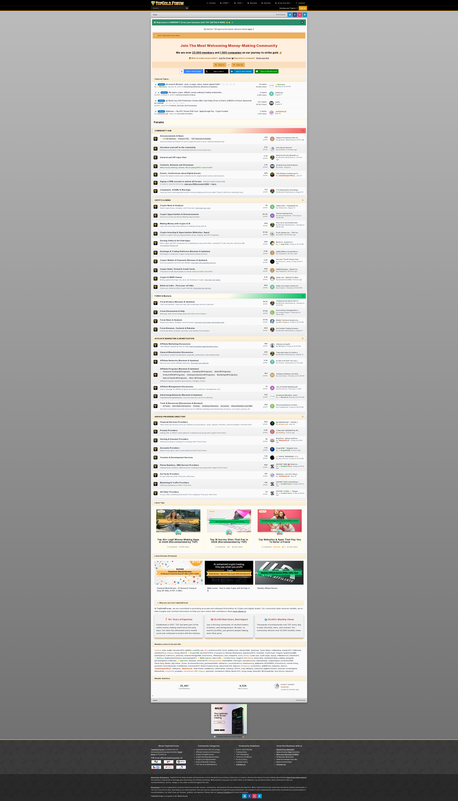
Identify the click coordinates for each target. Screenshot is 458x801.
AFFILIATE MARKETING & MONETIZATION (174, 338)
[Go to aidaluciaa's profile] (271, 94)
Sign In (221, 65)
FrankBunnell (283, 407)
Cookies (217, 796)
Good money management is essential (290, 310)
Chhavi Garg (159, 663)
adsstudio (192, 661)
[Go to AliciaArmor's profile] (272, 388)
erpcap (273, 655)
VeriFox (237, 668)
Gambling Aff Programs (202, 371)
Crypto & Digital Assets (205, 754)
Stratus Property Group (209, 666)
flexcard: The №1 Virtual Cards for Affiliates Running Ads (297, 259)
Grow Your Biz (283, 3)
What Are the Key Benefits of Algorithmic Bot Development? (299, 155)
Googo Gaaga (247, 671)
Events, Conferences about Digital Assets (180, 173)
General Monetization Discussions (176, 352)
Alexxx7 (284, 666)
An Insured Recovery (196, 663)
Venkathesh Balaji (271, 658)
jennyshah (210, 671)
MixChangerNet (268, 671)
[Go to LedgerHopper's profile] (272, 312)
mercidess (282, 376)
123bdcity (230, 668)
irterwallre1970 (178, 650)
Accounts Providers (169, 448)
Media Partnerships (284, 762)
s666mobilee (220, 668)
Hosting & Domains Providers (174, 439)
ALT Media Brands (181, 796)
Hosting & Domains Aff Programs (200, 375)
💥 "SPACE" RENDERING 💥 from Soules (291, 456)
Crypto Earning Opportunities (207, 757)
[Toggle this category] (303, 131)
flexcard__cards (284, 261)
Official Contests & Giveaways (208, 752)
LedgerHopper (284, 312)
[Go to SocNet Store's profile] (272, 466)
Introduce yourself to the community (178, 147)
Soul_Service (283, 458)
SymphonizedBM (284, 280)
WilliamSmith (159, 671)
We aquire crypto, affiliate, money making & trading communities (195, 92)
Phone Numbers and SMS (241, 406)
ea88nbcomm (233, 650)
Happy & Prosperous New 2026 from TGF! (292, 138)
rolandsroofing (292, 663)
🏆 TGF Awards (169, 139)
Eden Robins (198, 668)
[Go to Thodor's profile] (272, 362)
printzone (179, 655)
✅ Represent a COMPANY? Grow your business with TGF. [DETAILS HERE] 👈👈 (192, 22)
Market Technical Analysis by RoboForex (291, 320)
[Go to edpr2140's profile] (272, 243)
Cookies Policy (242, 762)
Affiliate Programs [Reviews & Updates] (179, 369)
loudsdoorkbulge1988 (192, 655)
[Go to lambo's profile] (271, 103)
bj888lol (188, 650)
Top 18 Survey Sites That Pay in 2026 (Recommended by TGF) (229, 541)
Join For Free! (225, 58)
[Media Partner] (156, 762)
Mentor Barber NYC (233, 671)
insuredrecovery (249, 661)
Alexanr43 (290, 671)
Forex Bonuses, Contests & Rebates (177, 328)
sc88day (281, 658)
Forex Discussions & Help (172, 311)
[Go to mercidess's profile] (272, 375)
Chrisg (176, 653)
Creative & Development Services (176, 457)
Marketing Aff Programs (227, 375)
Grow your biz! (262, 58)
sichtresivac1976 (214, 650)
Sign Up (303, 8)
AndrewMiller (227, 661)
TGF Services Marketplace (206, 764)
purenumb (158, 666)
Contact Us (207, 796)
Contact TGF (183, 139)
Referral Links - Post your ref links (177, 285)
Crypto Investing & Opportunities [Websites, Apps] (185, 232)
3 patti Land (254, 655)
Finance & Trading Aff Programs (176, 371)
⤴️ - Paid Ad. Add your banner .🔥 (229, 737)
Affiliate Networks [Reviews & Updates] (179, 360)
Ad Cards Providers (185, 114)
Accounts (225, 406)
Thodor (281, 363)
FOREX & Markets (163, 296)
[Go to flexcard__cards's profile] (272, 261)
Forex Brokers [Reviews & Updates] (177, 302)
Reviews (253, 3)
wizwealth (260, 653)
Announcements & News (186, 95)
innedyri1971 (287, 650)
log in (213, 184)
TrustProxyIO (270, 653)
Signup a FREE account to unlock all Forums (181, 181)
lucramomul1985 (287, 661)
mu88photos (209, 668)
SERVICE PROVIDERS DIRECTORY (170, 417)
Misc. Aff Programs (197, 378)
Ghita (164, 650)
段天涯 (224, 650)
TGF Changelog (242, 754)
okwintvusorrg (248, 663)
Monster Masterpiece (286, 157)
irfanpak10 (282, 254)
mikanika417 (294, 655)
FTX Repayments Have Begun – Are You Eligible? (294, 190)
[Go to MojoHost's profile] (272, 440)
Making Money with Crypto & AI (175, 223)
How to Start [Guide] (244, 749)
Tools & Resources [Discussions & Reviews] (181, 403)
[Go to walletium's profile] (271, 112)
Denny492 (257, 671)
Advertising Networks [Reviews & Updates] (200, 87)
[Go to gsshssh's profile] (272, 139)
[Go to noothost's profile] (272, 149)
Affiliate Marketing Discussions (175, 344)
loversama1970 (194, 666)
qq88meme (259, 663)
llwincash (281, 668)
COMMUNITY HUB (163, 131)
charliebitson (220, 671)
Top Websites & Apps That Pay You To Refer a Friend (279, 541)
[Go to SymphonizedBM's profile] (272, 278)
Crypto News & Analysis (171, 205)
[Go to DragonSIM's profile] (272, 449)
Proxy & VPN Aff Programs (173, 375)
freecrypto (237, 661)
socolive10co (256, 666)
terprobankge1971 (190, 658)
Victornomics (207, 655)
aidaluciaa (279, 93)
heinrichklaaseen (284, 215)
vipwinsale (255, 650)
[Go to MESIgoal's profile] (272, 345)
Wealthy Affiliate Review (267, 588)
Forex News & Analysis (171, 320)
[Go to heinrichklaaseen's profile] (272, 215)
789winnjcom (218, 655)
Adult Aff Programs (222, 371)
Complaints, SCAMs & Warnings (175, 190)
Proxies (196, 406)
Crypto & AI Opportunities (206, 759)
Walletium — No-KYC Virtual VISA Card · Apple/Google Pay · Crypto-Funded (197, 111)
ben (201, 650)
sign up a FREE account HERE (196, 184)
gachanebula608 (211, 663)
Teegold (279, 653)
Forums (212, 3)
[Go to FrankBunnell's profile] (272, 406)
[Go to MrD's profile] (178, 532)
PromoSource (280, 663)
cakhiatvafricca (160, 653)
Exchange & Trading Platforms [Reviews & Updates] (185, 251)
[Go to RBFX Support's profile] (272, 321)
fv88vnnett (297, 650)
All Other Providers (169, 492)
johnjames (276, 666)
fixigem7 (239, 658)
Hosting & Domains (210, 406)
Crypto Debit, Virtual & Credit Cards (177, 269)
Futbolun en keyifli (283, 344)
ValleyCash (282, 208)
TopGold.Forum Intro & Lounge (208, 749)
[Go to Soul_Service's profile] (272, 457)
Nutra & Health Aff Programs (175, 378)
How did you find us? (284, 147)
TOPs (239, 3)
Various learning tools (284, 213)
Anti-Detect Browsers (181, 406)
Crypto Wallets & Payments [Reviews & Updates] (183, 260)
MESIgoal (282, 346)
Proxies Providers (169, 430)
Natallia (167, 663)
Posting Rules (241, 752)
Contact (301, 3)
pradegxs (178, 671)
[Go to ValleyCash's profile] (272, 207)
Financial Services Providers (174, 422)
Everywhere (177, 8)
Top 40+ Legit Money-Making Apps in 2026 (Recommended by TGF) (178, 541)
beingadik (290, 658)
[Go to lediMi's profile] (272, 234)
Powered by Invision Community (294, 797)
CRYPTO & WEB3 (163, 200)
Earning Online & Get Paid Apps (175, 240)
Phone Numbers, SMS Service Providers (179, 465)
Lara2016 (196, 650)
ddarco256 (216, 658)
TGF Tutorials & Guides (201, 139)
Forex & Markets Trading (205, 762)
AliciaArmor (282, 389)
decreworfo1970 (206, 653)
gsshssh (281, 140)
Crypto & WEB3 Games (171, 277)
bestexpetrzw (159, 655)
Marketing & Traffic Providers (174, 482)
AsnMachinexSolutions (173, 658)
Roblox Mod (258, 658)
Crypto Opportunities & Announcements (179, 214)
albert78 (183, 653)
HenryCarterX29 (225, 666)
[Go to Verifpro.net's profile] (272, 423)
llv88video (172, 661)
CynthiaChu (258, 668)
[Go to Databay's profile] (272, 431)
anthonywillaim (262, 661)
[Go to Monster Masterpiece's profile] (272, 157)
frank (243, 668)
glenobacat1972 (249, 653)
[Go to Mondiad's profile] (271, 85)
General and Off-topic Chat (173, 157)
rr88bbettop (276, 650)
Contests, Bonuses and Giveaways (183, 106)
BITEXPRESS (269, 663)
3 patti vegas (265, 655)
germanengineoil (160, 661)
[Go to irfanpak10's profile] (272, 253)
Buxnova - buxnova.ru (284, 242)
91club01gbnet (291, 668)
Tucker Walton (265, 650)
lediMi (280, 235)
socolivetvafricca (235, 663)
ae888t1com (266, 666)
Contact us (162, 754)
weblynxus (176, 668)
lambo (277, 102)
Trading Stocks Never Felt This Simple (290, 301)
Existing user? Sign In (288, 8)
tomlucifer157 (202, 661)
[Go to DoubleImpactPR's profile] (272, 174)
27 (182, 103)
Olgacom (236, 666)
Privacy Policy (241, 759)
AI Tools (166, 406)
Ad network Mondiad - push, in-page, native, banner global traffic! (193, 84)
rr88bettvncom (283, 655)
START (225, 3)
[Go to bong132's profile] (272, 287)
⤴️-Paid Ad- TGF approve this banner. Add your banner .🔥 (229, 29)
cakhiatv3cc (223, 663)
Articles (267, 3)
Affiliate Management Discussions (176, 386)
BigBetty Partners (270, 668)
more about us (239, 611)
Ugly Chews (175, 663)
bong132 (281, 288)
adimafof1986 (244, 650)
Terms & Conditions (244, 757)
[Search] (187, 8)
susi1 (226, 655)
